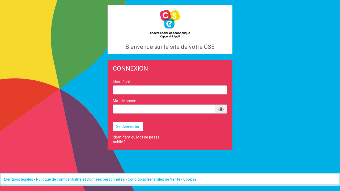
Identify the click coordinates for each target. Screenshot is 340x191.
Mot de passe (124, 101)
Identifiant (121, 82)
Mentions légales (18, 179)
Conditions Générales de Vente (154, 179)
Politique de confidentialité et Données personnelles (80, 179)
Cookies (190, 179)
